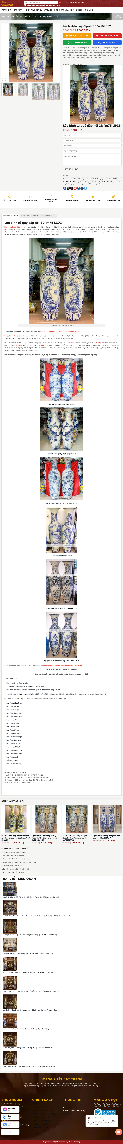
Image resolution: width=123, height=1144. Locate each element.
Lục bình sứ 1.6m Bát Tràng (50, 16)
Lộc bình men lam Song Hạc (58, 404)
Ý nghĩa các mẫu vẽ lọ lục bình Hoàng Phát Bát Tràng (25, 686)
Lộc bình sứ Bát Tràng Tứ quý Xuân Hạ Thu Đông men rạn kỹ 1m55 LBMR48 (44, 838)
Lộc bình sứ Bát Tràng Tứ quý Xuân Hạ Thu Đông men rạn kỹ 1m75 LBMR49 (74, 838)
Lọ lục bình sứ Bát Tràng (29, 16)
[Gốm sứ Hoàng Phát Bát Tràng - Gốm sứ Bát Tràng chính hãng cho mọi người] (11, 3)
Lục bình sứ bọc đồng (14, 750)
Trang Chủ (6, 10)
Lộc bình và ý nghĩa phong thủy (17, 683)
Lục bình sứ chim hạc (14, 737)
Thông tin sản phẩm (10, 215)
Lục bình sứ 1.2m (12, 720)
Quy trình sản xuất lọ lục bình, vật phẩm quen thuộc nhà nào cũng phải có (33, 690)
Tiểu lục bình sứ (12, 760)
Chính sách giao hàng (42, 1121)
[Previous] (5, 53)
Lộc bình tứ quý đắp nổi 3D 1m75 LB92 (100, 182)
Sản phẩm (18, 10)
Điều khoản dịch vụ (41, 1127)
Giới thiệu (37, 1104)
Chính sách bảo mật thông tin (44, 1111)
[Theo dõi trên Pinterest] (114, 1105)
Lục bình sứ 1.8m (12, 730)
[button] (60, 2)
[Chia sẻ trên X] (68, 188)
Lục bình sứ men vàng (14, 716)
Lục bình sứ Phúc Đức (14, 747)
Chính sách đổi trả (48, 215)
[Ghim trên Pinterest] (75, 188)
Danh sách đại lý (71, 1107)
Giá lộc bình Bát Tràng (72, 182)
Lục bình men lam (12, 706)
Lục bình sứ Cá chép (13, 740)
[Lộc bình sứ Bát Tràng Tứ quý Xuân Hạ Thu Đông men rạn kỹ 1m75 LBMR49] (76, 819)
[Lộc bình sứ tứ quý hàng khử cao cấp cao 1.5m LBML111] (107, 819)
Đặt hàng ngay (72, 169)
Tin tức (36, 1107)
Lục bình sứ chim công (14, 733)
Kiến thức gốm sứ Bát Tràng (39, 10)
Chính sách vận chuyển (29, 215)
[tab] (10, 216)
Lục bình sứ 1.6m (12, 727)
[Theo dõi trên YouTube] (118, 1105)
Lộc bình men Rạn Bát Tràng (56, 503)
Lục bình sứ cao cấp (13, 764)
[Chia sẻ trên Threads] (71, 188)
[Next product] (116, 16)
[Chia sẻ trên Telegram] (85, 188)
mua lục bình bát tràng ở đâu (92, 184)
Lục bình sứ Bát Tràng (14, 703)
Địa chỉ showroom (79, 42)
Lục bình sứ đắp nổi (13, 713)
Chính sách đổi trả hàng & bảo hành (47, 1114)
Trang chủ (5, 16)
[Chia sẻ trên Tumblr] (82, 188)
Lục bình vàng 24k (13, 757)
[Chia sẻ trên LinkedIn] (78, 188)
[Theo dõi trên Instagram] (100, 1105)
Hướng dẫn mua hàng (64, 10)
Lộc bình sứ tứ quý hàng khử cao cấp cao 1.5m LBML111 (106, 837)
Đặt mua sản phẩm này (79, 36)
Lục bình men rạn (12, 710)
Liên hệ (79, 10)
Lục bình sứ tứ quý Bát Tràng (109, 179)
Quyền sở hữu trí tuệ (41, 1117)
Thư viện (89, 10)
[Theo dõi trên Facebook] (96, 1105)
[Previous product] (119, 16)
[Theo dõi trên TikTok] (105, 1105)
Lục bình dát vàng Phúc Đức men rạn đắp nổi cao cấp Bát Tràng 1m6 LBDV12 (15, 838)
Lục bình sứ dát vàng (14, 754)
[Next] (56, 53)
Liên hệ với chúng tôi (108, 36)
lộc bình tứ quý (84, 182)
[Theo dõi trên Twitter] (109, 1105)
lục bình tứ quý (78, 184)
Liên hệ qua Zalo (109, 42)
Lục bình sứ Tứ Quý (13, 743)
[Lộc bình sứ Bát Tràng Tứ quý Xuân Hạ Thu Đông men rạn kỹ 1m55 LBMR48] (46, 819)
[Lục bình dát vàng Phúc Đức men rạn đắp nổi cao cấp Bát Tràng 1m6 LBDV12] (15, 819)
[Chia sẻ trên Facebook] (64, 188)
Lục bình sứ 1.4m (12, 723)
